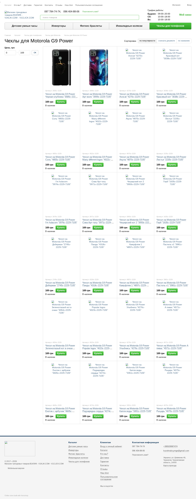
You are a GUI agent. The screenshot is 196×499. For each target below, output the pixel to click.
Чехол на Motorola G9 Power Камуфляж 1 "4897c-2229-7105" (134, 285)
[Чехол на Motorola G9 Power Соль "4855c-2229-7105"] (61, 131)
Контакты (49, 5)
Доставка (28, 5)
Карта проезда (169, 466)
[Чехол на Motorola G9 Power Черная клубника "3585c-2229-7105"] (61, 68)
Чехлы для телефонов (170, 26)
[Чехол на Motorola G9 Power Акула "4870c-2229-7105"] (135, 131)
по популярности (147, 41)
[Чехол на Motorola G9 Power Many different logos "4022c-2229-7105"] (98, 131)
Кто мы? (17, 5)
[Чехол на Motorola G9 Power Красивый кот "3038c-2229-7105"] (172, 68)
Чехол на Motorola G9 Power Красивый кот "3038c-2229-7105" (171, 97)
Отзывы (58, 5)
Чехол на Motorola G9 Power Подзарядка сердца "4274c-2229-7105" (97, 411)
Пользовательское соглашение (89, 5)
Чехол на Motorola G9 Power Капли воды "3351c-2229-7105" (135, 409)
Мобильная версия (15, 468)
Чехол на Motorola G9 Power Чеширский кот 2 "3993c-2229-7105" (135, 222)
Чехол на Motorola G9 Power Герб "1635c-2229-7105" (171, 221)
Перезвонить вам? (90, 12)
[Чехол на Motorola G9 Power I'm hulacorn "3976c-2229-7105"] (61, 194)
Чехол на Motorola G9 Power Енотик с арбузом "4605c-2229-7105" (60, 411)
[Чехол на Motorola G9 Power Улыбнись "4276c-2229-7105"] (135, 319)
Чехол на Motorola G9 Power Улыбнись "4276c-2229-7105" (134, 347)
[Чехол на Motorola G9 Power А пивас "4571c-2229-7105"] (172, 319)
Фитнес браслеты (91, 26)
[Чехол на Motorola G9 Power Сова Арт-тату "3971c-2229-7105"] (98, 194)
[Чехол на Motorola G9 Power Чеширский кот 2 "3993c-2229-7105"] (135, 194)
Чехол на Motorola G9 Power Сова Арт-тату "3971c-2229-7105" (97, 222)
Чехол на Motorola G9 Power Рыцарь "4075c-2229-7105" (171, 409)
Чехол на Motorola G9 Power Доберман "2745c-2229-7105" (60, 284)
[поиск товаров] (136, 17)
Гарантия (38, 5)
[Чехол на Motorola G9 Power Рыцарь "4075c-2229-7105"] (172, 382)
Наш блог (69, 5)
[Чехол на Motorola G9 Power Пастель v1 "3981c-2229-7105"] (172, 257)
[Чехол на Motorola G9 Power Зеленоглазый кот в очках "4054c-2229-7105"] (61, 319)
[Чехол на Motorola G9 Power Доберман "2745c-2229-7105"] (61, 257)
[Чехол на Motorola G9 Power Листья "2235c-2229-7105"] (172, 131)
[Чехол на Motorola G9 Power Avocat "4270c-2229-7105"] (135, 68)
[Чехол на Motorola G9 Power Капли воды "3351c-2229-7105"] (135, 382)
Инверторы (59, 26)
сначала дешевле (166, 41)
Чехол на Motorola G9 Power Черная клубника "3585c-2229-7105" (61, 97)
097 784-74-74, (52, 11)
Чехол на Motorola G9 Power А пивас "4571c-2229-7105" (172, 347)
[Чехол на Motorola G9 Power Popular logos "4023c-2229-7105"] (98, 319)
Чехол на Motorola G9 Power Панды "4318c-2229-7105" (97, 284)
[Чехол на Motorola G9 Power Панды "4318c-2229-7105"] (98, 257)
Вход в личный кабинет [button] (111, 446)
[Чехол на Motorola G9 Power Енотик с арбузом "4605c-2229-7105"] (61, 382)
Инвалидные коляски (129, 26)
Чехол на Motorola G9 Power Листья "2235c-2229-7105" (171, 158)
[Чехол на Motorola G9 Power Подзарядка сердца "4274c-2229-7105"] (98, 382)
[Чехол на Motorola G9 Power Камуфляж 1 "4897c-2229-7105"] (135, 257)
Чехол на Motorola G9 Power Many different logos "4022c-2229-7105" (97, 160)
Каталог (8, 5)
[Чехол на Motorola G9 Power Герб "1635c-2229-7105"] (172, 194)
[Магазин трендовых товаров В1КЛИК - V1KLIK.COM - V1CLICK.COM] (20, 448)
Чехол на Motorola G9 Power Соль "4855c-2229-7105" (60, 158)
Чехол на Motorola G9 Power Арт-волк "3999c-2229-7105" (97, 95)
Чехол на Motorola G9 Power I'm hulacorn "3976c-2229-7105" (61, 221)
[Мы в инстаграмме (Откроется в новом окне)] (107, 5)
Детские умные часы (24, 26)
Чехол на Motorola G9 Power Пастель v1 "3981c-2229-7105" (172, 284)
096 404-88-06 (71, 11)
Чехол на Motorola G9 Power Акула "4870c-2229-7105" (134, 158)
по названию (184, 41)
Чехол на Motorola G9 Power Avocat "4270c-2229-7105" (134, 95)
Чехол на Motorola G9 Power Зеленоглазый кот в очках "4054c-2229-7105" (60, 348)
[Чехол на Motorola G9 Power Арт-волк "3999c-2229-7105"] (98, 68)
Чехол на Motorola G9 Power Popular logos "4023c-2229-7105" (97, 348)
